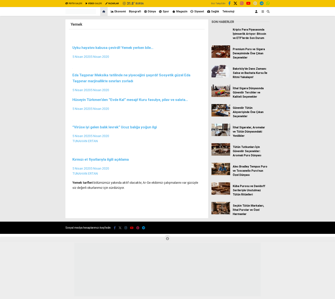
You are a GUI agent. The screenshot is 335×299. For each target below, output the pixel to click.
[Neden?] (80, 13)
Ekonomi (120, 11)
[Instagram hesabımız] (241, 3)
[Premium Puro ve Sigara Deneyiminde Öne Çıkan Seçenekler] (220, 57)
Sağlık (215, 11)
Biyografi (135, 11)
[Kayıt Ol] (257, 11)
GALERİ (75, 3)
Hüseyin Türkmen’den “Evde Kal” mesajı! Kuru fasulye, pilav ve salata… (130, 99)
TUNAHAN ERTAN (85, 141)
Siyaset (199, 11)
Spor (166, 11)
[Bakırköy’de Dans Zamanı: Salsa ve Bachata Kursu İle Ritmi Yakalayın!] (220, 76)
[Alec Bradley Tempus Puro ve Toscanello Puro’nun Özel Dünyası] (220, 174)
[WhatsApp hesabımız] (268, 3)
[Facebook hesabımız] (229, 3)
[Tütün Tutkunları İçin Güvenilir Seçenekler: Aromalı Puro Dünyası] (220, 154)
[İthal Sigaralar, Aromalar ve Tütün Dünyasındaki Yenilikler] (220, 135)
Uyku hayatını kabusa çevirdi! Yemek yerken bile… (112, 47)
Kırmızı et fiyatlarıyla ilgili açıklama (100, 159)
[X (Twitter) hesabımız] (235, 3)
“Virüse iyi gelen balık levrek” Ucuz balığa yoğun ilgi (114, 127)
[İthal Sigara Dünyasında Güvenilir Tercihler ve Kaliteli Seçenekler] (220, 96)
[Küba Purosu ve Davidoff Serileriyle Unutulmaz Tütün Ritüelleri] (220, 193)
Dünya (152, 11)
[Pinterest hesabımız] (255, 3)
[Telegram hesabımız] (261, 3)
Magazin (181, 11)
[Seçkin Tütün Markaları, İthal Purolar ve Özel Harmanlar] (220, 213)
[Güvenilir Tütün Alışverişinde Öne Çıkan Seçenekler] (220, 115)
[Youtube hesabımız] (248, 3)
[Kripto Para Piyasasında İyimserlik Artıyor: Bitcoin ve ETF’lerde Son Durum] (220, 37)
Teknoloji (228, 11)
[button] (104, 11)
